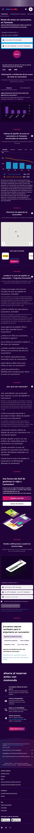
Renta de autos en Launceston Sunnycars (14, 655)
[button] (3, 9)
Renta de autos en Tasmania (9, 764)
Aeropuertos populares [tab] (10, 640)
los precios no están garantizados (15, 745)
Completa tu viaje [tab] (9, 644)
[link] (14, 261)
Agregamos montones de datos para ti (15, 753)
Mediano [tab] (12, 149)
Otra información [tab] (25, 88)
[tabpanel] (17, 107)
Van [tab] (31, 149)
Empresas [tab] (9, 88)
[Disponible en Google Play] (5, 820)
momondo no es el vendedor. (12, 750)
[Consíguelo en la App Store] (16, 820)
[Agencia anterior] (3, 243)
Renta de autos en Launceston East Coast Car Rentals (16, 658)
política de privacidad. (17, 610)
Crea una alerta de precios (16, 719)
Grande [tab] (20, 149)
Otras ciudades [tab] (24, 640)
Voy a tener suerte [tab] (23, 644)
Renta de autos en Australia (21, 763)
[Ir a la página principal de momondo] (11, 9)
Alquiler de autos (8, 763)
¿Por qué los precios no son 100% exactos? (16, 756)
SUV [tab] (26, 149)
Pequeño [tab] (4, 149)
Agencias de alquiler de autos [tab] (12, 636)
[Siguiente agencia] (30, 243)
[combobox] (10, 32)
